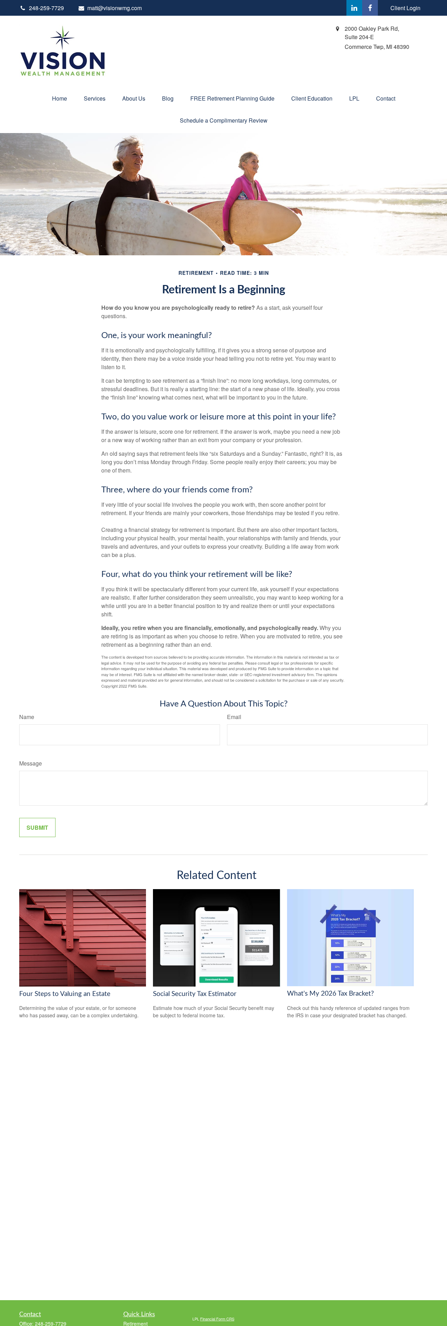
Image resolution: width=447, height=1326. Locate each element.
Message (30, 763)
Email (234, 717)
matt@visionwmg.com (114, 8)
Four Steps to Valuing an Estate (64, 994)
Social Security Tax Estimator (194, 994)
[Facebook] (370, 8)
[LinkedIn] (354, 8)
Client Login (405, 8)
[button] (59, 98)
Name (26, 717)
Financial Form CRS (217, 1318)
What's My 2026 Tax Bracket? (330, 993)
